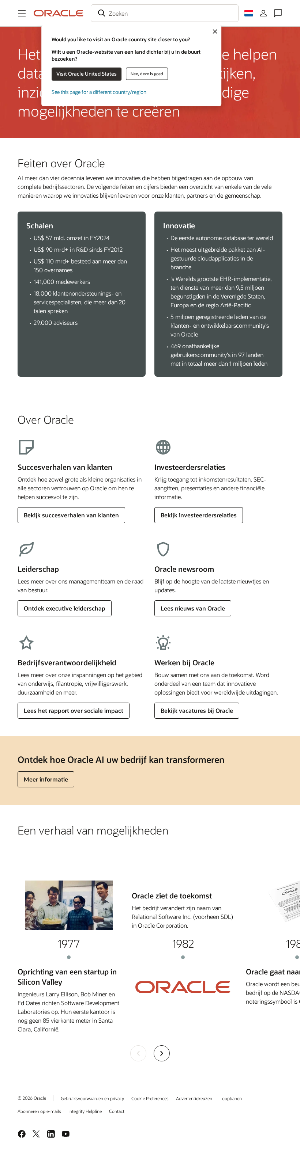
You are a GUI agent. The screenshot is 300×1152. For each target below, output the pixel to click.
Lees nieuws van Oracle (193, 608)
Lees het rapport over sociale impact (73, 710)
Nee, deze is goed (147, 73)
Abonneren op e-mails (39, 1111)
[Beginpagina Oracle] (58, 13)
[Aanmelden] (263, 13)
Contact (116, 1111)
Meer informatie (46, 779)
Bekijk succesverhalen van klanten (71, 515)
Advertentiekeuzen (194, 1098)
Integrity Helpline (85, 1111)
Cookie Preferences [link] (150, 1098)
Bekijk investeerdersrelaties (199, 515)
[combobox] (165, 13)
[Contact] (278, 13)
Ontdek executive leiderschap (64, 608)
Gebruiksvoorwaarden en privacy (92, 1098)
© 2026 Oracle (32, 1098)
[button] (22, 13)
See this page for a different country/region (99, 91)
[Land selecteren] (248, 13)
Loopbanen (231, 1098)
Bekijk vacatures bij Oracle (197, 710)
